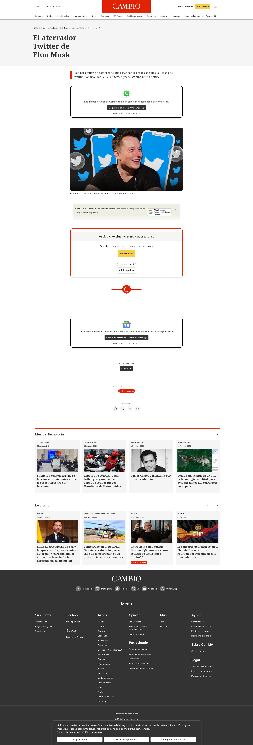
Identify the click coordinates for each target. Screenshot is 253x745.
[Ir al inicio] (126, 6)
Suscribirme (126, 253)
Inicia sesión (126, 270)
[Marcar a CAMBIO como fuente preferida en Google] (159, 212)
